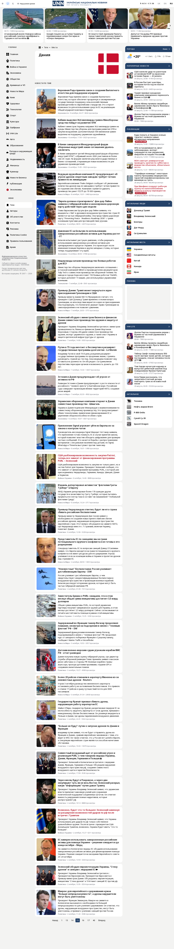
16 (83, 920)
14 (72, 920)
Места (55, 47)
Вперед (101, 920)
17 (88, 920)
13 (67, 920)
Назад (55, 920)
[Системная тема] (7, 3)
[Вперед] (170, 25)
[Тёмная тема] (12, 3)
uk (159, 3)
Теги (46, 47)
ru (171, 3)
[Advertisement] (148, 303)
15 (78, 920)
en (165, 3)
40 (94, 920)
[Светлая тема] (2, 3)
